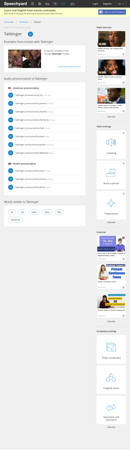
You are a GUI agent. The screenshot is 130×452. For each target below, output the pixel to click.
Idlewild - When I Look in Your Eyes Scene (110, 78)
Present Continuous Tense (107, 282)
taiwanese (15, 219)
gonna (50, 50)
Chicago (48, 53)
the (66, 50)
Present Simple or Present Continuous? (111, 310)
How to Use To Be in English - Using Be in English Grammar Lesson (111, 254)
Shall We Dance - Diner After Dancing (69, 66)
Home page (8, 22)
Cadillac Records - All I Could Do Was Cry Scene (110, 50)
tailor (47, 212)
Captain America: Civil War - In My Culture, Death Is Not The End (109, 106)
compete (58, 50)
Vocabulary (23, 22)
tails (59, 212)
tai (12, 212)
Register (107, 4)
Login (95, 4)
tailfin (34, 212)
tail (22, 212)
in (64, 50)
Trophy (65, 53)
